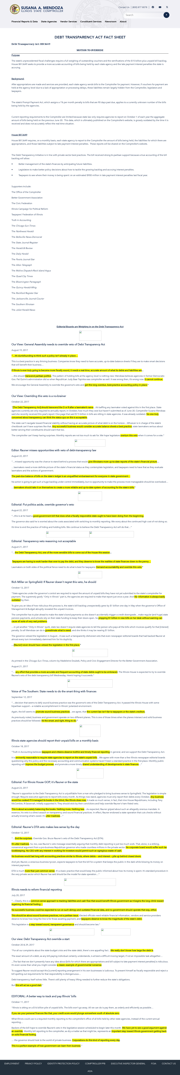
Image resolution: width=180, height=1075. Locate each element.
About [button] (123, 21)
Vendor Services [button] (68, 21)
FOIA (153, 1063)
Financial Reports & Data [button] (25, 21)
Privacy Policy (33, 1063)
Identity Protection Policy (63, 1063)
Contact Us (124, 7)
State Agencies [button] (49, 21)
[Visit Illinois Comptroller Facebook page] (153, 7)
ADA (90, 1071)
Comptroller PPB (95, 1063)
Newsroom (110, 21)
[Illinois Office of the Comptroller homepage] (36, 9)
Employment (11, 1063)
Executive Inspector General (128, 1063)
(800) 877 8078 (139, 7)
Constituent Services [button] (91, 21)
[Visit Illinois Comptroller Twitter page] (167, 7)
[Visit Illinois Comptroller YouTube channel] (160, 7)
